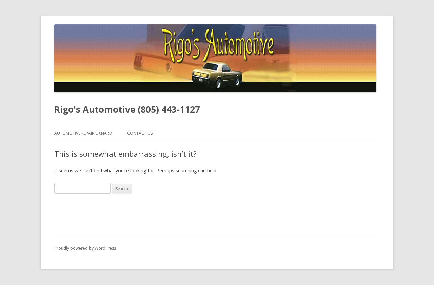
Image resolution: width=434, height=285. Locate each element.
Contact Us (140, 133)
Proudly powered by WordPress (85, 248)
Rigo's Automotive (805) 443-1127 (127, 109)
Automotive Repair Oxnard (83, 133)
